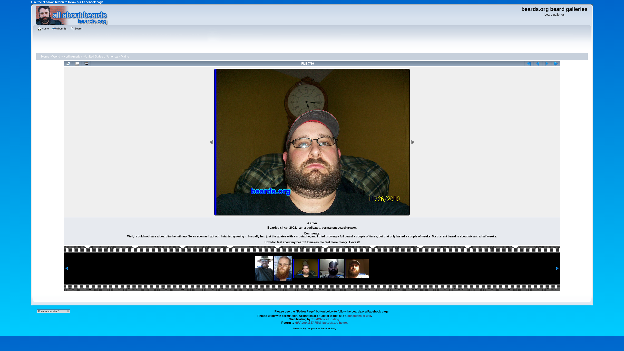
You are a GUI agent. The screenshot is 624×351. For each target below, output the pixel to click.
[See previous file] (537, 63)
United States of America (101, 56)
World (56, 56)
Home (45, 56)
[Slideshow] (86, 63)
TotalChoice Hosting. (325, 319)
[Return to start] (528, 63)
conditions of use (359, 316)
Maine (125, 56)
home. (321, 322)
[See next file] (546, 63)
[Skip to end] (555, 63)
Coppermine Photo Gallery (321, 328)
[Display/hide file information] (77, 63)
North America (72, 56)
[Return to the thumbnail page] (68, 63)
